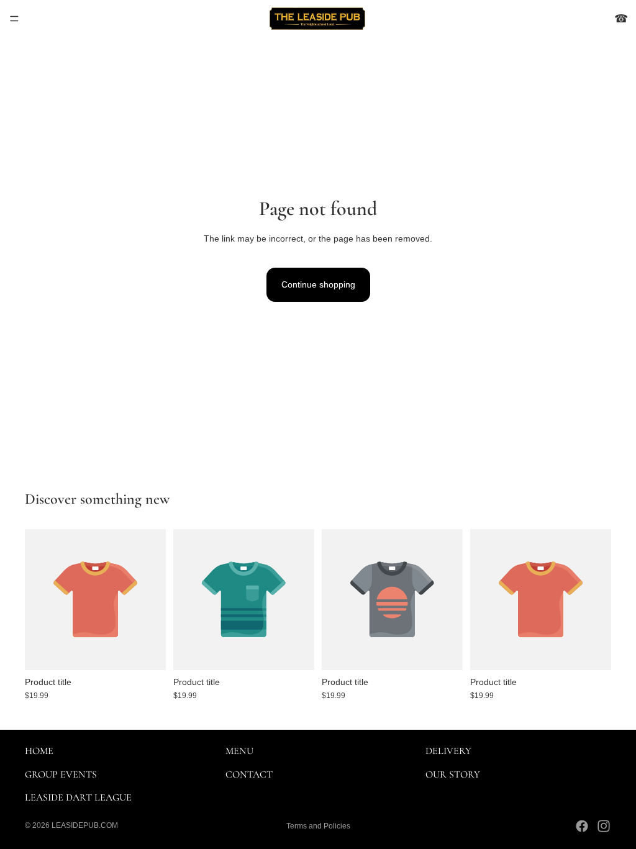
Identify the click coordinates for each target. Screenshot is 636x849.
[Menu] (14, 18)
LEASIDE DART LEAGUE (78, 797)
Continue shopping (318, 284)
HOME (39, 751)
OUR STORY (452, 774)
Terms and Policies (318, 826)
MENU (239, 751)
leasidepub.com (85, 825)
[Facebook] (582, 826)
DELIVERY (448, 751)
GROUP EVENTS (61, 774)
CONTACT (249, 774)
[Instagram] (603, 826)
